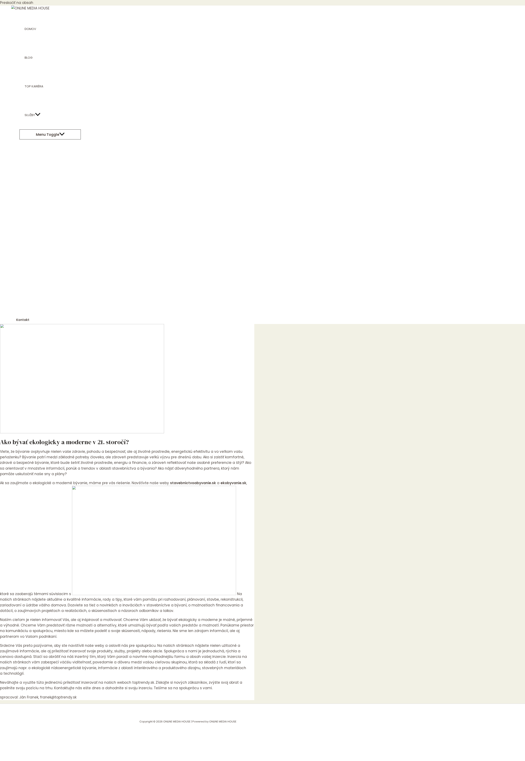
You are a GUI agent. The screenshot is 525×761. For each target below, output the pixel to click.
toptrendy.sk (143, 682)
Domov (30, 29)
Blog (29, 57)
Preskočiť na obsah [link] (16, 2)
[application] (37, 115)
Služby (30, 115)
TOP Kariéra (34, 86)
